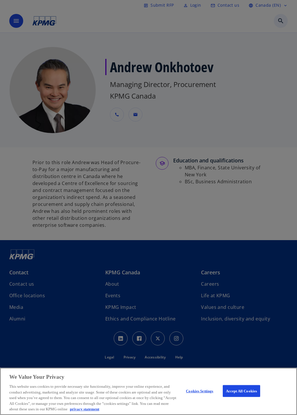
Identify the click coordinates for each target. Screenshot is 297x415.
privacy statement (84, 409)
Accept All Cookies (241, 391)
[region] (148, 391)
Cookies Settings (199, 391)
